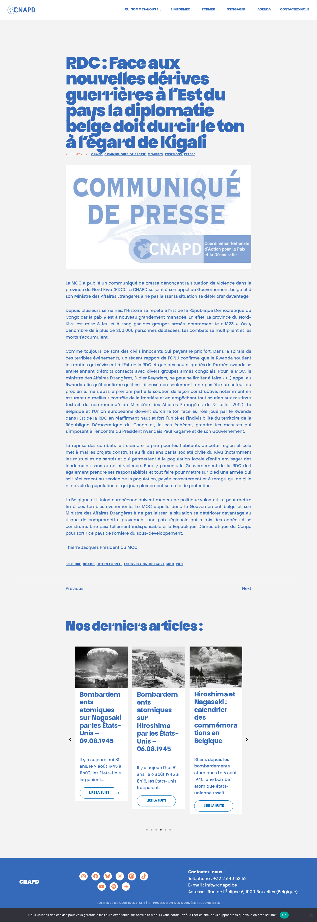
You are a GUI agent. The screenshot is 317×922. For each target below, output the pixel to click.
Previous (74, 589)
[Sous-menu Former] (217, 10)
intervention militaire (144, 564)
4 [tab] (160, 830)
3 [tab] (156, 830)
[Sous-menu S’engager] (247, 10)
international (109, 564)
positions (173, 154)
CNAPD (97, 154)
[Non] (311, 915)
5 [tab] (165, 830)
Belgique (73, 564)
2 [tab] (151, 830)
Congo (89, 564)
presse (189, 154)
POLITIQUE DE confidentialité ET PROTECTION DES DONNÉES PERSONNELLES (158, 903)
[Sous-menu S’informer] (192, 10)
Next (246, 589)
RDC (179, 564)
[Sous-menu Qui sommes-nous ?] (160, 10)
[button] (70, 739)
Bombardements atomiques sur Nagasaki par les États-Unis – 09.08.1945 (100, 718)
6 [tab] (170, 830)
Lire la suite (99, 793)
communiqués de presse (125, 154)
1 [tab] (147, 830)
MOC (170, 564)
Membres (155, 154)
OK (284, 915)
